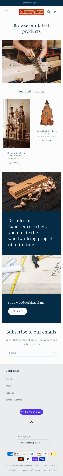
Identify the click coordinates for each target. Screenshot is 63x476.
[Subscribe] (53, 352)
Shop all (17, 311)
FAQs (8, 386)
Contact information (31, 470)
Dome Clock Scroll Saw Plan (47, 132)
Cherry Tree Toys (19, 465)
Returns (10, 392)
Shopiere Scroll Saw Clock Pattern (16, 154)
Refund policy (15, 470)
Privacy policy (51, 465)
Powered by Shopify (34, 465)
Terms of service (50, 470)
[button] (6, 12)
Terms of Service (14, 399)
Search (9, 379)
